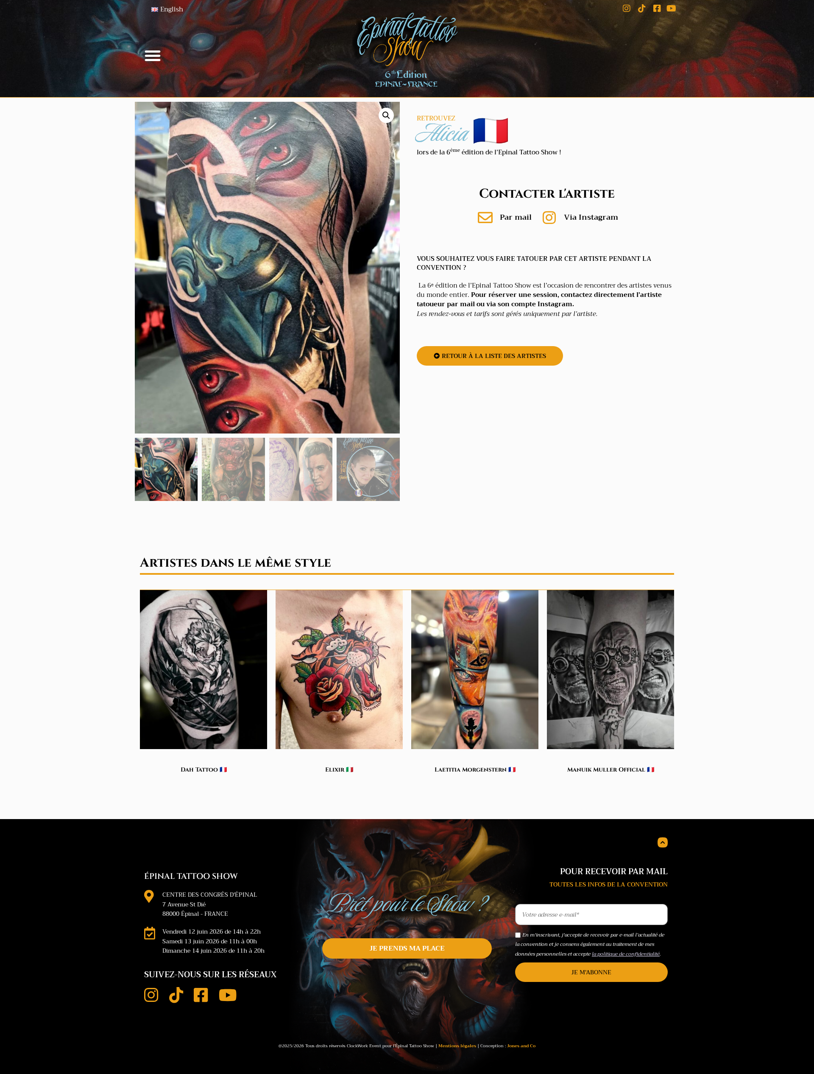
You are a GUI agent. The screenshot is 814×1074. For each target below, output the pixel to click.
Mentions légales (457, 1045)
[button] (152, 55)
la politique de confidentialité (626, 954)
